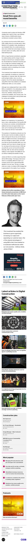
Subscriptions (18, 527)
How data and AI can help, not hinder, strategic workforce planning (15, 467)
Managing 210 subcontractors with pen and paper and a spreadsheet (14, 461)
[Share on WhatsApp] (13, 26)
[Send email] (15, 26)
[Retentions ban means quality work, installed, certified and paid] (14, 303)
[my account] (19, 7)
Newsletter (5, 527)
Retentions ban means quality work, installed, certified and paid (15, 484)
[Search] (22, 7)
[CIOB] (20, 540)
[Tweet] (7, 26)
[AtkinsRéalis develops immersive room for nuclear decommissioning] (14, 361)
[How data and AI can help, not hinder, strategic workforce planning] (14, 400)
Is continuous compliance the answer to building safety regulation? (15, 478)
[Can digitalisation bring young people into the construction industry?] (14, 381)
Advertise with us (7, 529)
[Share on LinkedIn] (10, 26)
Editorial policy (18, 534)
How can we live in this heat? (10, 517)
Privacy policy (6, 534)
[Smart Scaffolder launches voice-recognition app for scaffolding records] (14, 342)
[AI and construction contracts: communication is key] (14, 323)
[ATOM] (8, 539)
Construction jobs (10, 415)
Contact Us (17, 530)
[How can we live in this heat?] (13, 505)
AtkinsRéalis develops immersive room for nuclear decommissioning (15, 472)
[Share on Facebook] (4, 26)
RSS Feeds (17, 529)
